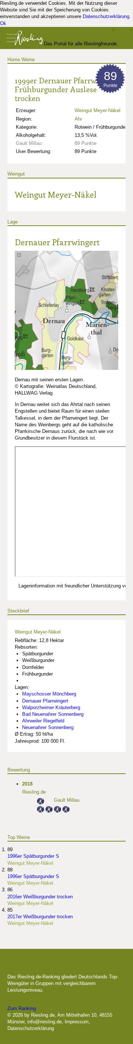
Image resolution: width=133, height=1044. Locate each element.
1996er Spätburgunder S (33, 856)
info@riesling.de (44, 1021)
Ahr (78, 119)
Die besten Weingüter (46, 964)
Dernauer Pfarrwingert (57, 241)
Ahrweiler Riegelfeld (43, 721)
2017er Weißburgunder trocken (40, 916)
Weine (28, 59)
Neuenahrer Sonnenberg (48, 727)
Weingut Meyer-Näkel (97, 110)
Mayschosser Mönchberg (49, 694)
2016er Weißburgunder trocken (40, 896)
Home (13, 59)
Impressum (77, 1021)
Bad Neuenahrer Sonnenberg (52, 714)
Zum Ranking (21, 1008)
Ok (3, 23)
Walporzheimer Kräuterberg (51, 707)
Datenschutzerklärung (106, 16)
